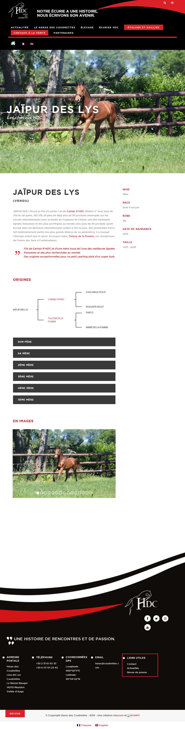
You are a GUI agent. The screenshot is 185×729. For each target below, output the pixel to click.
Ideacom (118, 715)
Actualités (133, 668)
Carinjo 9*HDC (75, 211)
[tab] (64, 342)
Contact (131, 664)
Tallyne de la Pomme (81, 236)
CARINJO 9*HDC (56, 299)
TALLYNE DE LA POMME (55, 320)
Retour (15, 713)
